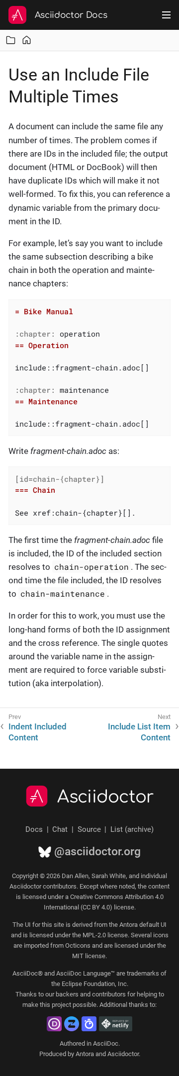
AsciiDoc (105, 1043)
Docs (34, 829)
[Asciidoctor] (17, 15)
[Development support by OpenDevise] (54, 1023)
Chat (60, 829)
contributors (109, 994)
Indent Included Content (37, 731)
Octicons (77, 945)
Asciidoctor (105, 797)
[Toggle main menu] (166, 15)
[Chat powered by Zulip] (71, 1023)
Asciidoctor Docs (71, 15)
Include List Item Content (139, 731)
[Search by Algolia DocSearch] (89, 1023)
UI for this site (44, 924)
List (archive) (132, 829)
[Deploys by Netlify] (115, 1023)
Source (89, 829)
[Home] (26, 40)
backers (67, 994)
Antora (85, 1054)
